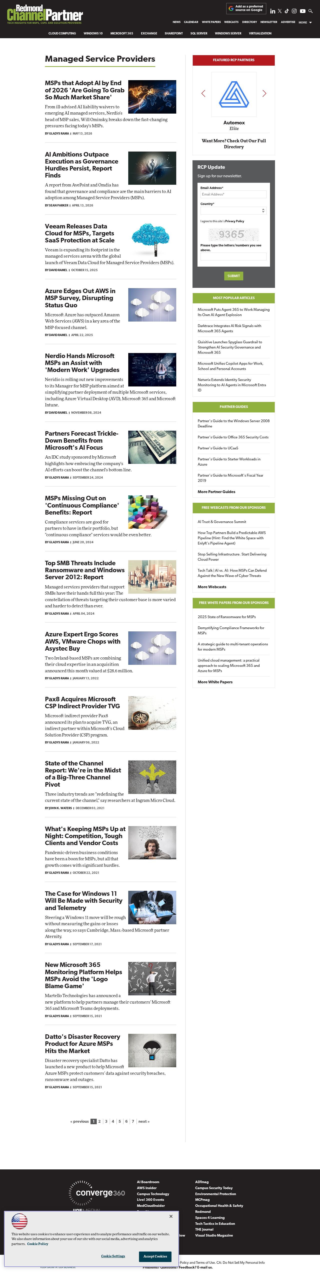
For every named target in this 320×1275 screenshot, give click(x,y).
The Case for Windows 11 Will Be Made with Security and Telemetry (83, 901)
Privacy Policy (234, 221)
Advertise (288, 22)
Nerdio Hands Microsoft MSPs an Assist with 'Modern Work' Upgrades (82, 363)
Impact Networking (234, 115)
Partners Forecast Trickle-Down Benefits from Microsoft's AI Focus (81, 441)
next (264, 93)
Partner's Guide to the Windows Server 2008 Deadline (234, 423)
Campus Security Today (214, 1188)
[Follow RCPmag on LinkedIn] (272, 12)
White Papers (211, 22)
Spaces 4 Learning (210, 1218)
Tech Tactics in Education (215, 1224)
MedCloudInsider (151, 1206)
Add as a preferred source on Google (249, 8)
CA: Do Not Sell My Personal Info (240, 1263)
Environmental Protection (215, 1194)
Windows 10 (93, 33)
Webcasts (231, 22)
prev (203, 93)
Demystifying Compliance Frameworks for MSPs (231, 630)
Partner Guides (234, 407)
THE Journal (204, 1230)
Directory (249, 22)
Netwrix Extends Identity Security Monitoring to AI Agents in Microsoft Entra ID (232, 385)
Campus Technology (153, 1194)
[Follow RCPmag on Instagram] (294, 12)
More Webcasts (212, 587)
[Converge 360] (97, 1194)
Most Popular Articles (234, 298)
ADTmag (202, 1182)
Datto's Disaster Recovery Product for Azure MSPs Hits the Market (82, 1044)
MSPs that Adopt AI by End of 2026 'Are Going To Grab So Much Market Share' (84, 90)
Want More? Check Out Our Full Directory (234, 144)
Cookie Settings (113, 1256)
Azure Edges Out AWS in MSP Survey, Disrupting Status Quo (80, 298)
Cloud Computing (62, 33)
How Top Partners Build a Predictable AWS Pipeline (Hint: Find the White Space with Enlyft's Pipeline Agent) (232, 538)
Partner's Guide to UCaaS (218, 448)
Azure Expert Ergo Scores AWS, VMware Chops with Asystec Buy (82, 642)
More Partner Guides (216, 492)
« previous (79, 1122)
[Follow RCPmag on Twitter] (280, 12)
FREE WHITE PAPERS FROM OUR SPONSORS (234, 603)
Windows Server (228, 33)
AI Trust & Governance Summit (222, 522)
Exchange (149, 33)
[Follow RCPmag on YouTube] (303, 12)
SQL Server (198, 33)
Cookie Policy (37, 1244)
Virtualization (260, 33)
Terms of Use (205, 1263)
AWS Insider (146, 1188)
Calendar (191, 22)
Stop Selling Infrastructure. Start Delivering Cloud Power (232, 557)
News (176, 22)
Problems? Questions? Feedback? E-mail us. (178, 1268)
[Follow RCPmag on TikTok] (286, 12)
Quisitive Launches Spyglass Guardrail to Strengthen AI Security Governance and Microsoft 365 (230, 348)
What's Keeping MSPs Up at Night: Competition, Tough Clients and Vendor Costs (85, 836)
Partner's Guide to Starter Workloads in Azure (229, 462)
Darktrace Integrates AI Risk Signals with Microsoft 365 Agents (229, 328)
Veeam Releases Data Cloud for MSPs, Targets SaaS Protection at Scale (79, 234)
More (303, 22)
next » (144, 1122)
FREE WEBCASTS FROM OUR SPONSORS (234, 508)
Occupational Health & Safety (219, 1206)
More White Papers (215, 682)
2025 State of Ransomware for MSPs (227, 617)
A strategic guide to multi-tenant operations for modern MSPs (233, 647)
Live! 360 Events (150, 1200)
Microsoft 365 (121, 33)
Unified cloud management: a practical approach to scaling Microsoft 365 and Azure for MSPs (229, 666)
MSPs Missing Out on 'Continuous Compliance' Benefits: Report (82, 506)
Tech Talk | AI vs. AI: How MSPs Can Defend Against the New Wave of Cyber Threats (232, 573)
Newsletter (268, 22)
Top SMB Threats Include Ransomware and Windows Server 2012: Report (85, 570)
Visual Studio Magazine (214, 1236)
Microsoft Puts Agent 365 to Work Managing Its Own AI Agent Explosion (234, 312)
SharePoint (174, 33)
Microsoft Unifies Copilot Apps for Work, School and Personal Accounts (231, 366)
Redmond (203, 1212)
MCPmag (202, 1200)
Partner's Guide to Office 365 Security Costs (233, 437)
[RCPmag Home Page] (44, 15)
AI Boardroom (148, 1182)
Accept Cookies (155, 1256)
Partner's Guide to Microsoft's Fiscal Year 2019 (230, 478)
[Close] (171, 1216)
